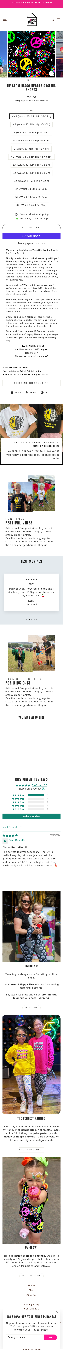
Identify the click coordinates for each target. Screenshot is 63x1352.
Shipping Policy (31, 1304)
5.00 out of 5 (39, 785)
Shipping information (31, 383)
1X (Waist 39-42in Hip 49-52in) (31, 164)
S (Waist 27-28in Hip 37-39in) (31, 132)
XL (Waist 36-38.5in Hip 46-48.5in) (31, 156)
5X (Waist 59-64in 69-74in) (31, 197)
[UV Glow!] (31, 1200)
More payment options (31, 243)
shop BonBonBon (31, 1150)
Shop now (32, 1008)
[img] (10, 835)
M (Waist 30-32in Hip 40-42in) (31, 140)
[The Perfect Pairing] (31, 1064)
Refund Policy (31, 1309)
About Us (31, 1295)
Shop (31, 1290)
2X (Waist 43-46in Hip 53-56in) (31, 173)
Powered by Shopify (31, 1349)
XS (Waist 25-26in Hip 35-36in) (31, 124)
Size (31, 111)
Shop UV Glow (31, 1276)
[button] (18, 795)
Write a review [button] (31, 816)
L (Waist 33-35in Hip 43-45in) (31, 148)
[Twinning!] (31, 926)
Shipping (19, 100)
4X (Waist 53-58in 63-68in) (31, 189)
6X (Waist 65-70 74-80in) (31, 205)
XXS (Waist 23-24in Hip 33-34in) (31, 116)
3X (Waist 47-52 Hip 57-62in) (31, 181)
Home (31, 1285)
